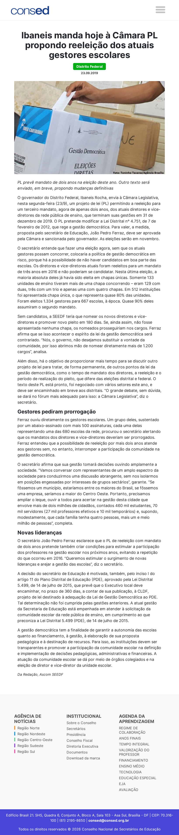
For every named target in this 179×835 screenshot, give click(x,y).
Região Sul (26, 751)
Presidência (76, 734)
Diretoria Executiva (82, 746)
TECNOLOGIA (130, 772)
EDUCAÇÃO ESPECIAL (137, 778)
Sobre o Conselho (81, 723)
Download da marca (83, 758)
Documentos (77, 752)
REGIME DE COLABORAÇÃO (132, 730)
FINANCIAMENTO (133, 760)
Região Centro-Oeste (34, 740)
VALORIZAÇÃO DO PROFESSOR (134, 752)
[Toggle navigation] (160, 9)
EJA (122, 784)
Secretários (76, 728)
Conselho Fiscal (80, 740)
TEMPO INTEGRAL (134, 744)
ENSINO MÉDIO (132, 766)
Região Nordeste (31, 734)
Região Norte (28, 728)
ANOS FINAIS (130, 738)
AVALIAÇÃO (128, 789)
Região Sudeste (30, 745)
